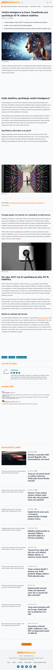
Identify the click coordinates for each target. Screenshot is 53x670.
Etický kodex (27, 662)
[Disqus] (26, 406)
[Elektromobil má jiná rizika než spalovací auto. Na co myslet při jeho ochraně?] (14, 592)
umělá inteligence (43, 318)
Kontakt (20, 662)
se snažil (31, 284)
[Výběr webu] (22, 2)
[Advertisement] (26, 84)
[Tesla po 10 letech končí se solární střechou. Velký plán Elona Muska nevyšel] (14, 477)
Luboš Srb (4, 18)
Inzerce (14, 662)
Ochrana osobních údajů (39, 662)
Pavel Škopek (30, 452)
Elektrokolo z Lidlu (35, 6)
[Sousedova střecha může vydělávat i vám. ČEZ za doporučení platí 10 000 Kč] (14, 630)
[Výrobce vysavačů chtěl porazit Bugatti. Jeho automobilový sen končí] (14, 458)
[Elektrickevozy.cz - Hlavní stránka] (11, 2)
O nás (8, 662)
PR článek (30, 585)
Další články (26, 644)
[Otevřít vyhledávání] (47, 2)
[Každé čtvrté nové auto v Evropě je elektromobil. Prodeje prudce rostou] (14, 515)
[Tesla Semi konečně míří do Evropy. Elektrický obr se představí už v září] (14, 611)
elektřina (4, 357)
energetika (12, 357)
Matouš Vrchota (31, 528)
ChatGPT (16, 234)
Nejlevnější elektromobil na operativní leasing (16, 6)
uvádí (47, 107)
